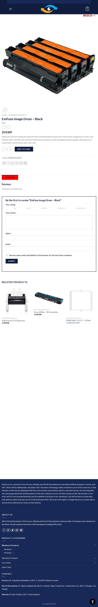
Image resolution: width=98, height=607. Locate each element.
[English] (87, 15)
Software (7, 553)
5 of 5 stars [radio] (71, 208)
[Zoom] (5, 110)
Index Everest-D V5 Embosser (13, 321)
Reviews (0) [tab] (10, 177)
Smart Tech (6, 567)
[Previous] (2, 382)
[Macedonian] (91, 15)
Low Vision (6, 562)
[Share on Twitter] (13, 163)
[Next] (96, 382)
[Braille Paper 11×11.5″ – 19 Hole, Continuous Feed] (81, 301)
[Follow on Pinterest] (21, 530)
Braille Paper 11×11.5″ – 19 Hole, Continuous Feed (78, 321)
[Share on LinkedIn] (25, 163)
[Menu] (10, 9)
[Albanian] (84, 15)
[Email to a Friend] (17, 163)
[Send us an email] (17, 530)
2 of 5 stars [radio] (22, 208)
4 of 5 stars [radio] (53, 208)
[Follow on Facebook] (4, 530)
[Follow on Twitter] (13, 530)
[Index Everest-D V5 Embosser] (17, 301)
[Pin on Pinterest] (21, 163)
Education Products (10, 558)
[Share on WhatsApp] (4, 163)
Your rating (11, 205)
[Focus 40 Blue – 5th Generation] (49, 297)
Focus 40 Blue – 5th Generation (46, 312)
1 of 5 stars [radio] (9, 208)
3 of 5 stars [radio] (36, 208)
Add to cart (24, 149)
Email (8, 244)
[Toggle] (95, 545)
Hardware (8, 549)
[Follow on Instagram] (8, 530)
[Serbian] (94, 15)
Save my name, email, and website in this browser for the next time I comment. (40, 255)
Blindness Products (18, 115)
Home (4, 115)
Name (8, 233)
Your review (11, 213)
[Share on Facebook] (8, 163)
